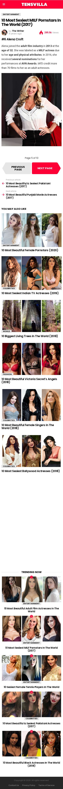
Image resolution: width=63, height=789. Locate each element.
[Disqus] (31, 519)
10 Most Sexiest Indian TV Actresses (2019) (30, 293)
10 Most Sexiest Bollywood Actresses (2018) (30, 471)
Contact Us (13, 785)
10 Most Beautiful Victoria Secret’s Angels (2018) (29, 380)
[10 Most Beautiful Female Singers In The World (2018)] (31, 405)
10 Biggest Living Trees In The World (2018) (29, 336)
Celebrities (9, 288)
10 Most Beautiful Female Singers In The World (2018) (27, 426)
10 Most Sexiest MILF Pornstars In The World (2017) (31, 649)
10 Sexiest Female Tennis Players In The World (31, 687)
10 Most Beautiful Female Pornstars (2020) (29, 250)
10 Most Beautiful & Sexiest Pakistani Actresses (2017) (31, 725)
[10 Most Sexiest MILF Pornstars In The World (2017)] (31, 628)
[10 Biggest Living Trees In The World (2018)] (31, 316)
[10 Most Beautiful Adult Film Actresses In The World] (31, 589)
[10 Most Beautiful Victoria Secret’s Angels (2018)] (31, 359)
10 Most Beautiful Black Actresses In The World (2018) (31, 764)
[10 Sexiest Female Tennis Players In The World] (31, 668)
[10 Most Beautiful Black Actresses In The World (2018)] (31, 744)
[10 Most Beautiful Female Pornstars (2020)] (31, 230)
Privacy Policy (28, 785)
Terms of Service (47, 785)
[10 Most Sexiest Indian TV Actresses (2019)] (31, 273)
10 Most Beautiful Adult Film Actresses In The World (31, 610)
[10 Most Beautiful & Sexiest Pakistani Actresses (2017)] (31, 704)
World (6, 331)
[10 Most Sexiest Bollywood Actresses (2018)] (31, 451)
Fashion (7, 374)
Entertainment (11, 245)
